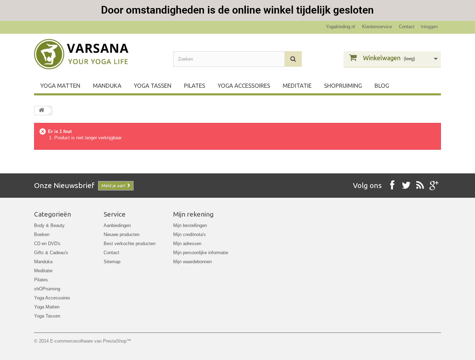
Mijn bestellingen (190, 225)
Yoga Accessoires (244, 85)
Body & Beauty (49, 225)
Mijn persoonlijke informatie (200, 252)
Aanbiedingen (117, 225)
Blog (382, 85)
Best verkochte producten (129, 243)
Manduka (107, 85)
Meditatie (297, 85)
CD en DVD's (47, 243)
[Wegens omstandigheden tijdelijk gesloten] (237, 10)
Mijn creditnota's (189, 234)
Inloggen (429, 26)
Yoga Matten (60, 85)
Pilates (194, 85)
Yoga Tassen (152, 85)
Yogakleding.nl (340, 26)
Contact (406, 26)
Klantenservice (377, 26)
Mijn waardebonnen (192, 261)
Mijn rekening (193, 214)
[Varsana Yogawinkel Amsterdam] (98, 54)
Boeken (41, 234)
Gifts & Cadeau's (51, 252)
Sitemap (112, 261)
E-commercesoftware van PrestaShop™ (90, 341)
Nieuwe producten (121, 234)
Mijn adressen (187, 243)
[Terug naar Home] (41, 110)
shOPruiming (343, 85)
